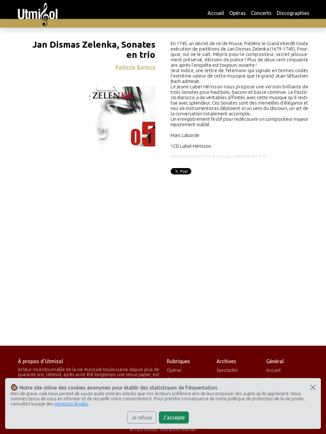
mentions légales (71, 403)
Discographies (293, 13)
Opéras (237, 13)
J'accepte (174, 417)
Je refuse (141, 417)
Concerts (261, 13)
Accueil (216, 13)
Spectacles (227, 370)
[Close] (313, 387)
